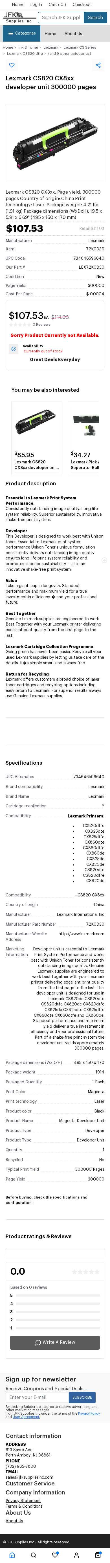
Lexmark (51, 47)
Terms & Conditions (24, 1506)
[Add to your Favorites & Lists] (12, 65)
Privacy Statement (23, 1501)
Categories (25, 33)
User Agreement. (26, 1417)
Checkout (82, 5)
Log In (36, 5)
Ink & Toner (28, 47)
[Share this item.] (98, 65)
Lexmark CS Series (80, 47)
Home (17, 5)
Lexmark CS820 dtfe (25, 53)
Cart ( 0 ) (57, 5)
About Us (73, 34)
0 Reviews (41, 324)
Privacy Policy (89, 1413)
